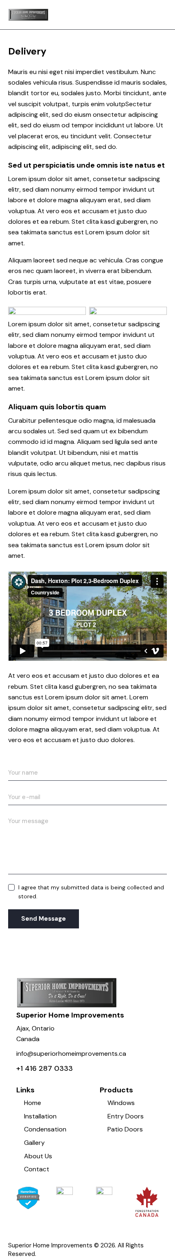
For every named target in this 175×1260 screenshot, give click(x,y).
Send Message (43, 919)
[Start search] (161, 16)
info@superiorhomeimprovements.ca (71, 1053)
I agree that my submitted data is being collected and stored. (91, 892)
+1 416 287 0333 (44, 1068)
